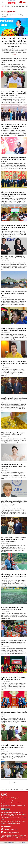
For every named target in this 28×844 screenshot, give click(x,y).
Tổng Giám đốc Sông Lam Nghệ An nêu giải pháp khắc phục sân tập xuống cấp (13, 575)
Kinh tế (21, 789)
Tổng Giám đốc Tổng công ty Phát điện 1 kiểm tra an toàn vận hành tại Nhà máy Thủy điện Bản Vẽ (13, 539)
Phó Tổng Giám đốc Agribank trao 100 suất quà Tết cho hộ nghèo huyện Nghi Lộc (13, 642)
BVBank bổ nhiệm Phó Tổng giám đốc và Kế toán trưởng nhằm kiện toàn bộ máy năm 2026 (14, 227)
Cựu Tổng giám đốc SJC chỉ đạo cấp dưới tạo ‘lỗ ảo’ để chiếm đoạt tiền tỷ (14, 399)
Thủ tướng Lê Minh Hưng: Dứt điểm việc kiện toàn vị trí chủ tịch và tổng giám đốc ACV (14, 60)
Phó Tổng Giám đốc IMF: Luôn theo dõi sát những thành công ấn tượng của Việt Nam (14, 363)
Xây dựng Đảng (20, 6)
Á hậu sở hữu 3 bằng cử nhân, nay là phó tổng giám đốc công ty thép (12, 434)
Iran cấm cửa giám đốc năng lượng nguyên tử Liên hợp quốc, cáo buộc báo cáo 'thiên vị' (13, 466)
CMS (11, 842)
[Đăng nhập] (20, 2)
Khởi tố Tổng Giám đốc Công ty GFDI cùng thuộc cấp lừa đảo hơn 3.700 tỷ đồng (12, 747)
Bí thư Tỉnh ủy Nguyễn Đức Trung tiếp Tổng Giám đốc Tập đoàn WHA (13, 678)
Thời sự (13, 6)
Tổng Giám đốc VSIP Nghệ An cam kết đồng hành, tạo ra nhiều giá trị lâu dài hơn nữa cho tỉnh (14, 42)
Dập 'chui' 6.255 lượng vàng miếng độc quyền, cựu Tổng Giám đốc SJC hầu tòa (13, 329)
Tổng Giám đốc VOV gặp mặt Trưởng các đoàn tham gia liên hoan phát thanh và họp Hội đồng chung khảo (14, 126)
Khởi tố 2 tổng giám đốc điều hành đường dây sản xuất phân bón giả (12, 608)
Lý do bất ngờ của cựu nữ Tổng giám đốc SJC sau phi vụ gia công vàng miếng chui (14, 293)
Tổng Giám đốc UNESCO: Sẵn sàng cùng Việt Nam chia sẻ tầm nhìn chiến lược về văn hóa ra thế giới (14, 503)
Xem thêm (14, 782)
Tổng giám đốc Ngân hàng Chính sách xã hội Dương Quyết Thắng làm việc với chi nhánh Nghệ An (13, 194)
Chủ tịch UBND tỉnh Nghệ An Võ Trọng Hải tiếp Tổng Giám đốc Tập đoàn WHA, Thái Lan (13, 159)
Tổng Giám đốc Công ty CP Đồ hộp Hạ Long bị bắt (13, 258)
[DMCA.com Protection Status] (14, 809)
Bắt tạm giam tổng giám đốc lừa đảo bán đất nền (14, 713)
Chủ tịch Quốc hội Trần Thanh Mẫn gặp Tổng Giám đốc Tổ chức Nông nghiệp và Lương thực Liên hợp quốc (14, 93)
